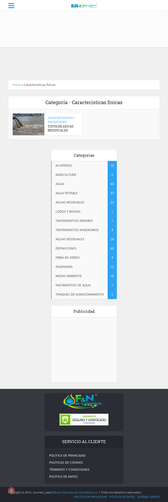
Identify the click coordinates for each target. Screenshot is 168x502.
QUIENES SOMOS (148, 497)
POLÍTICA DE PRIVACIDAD (67, 455)
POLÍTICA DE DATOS (63, 476)
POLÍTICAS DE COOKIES (66, 462)
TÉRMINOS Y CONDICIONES (69, 469)
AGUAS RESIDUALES (60, 118)
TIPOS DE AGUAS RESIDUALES (61, 128)
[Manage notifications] (11, 490)
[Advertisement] (88, 29)
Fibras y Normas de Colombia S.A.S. (75, 492)
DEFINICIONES (57, 122)
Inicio (17, 85)
